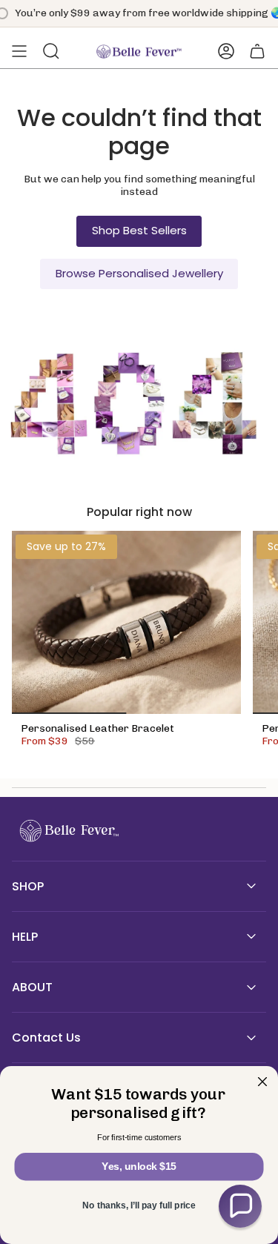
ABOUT (32, 987)
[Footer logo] (67, 830)
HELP (25, 936)
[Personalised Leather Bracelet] (126, 622)
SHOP (28, 886)
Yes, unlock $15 (139, 1166)
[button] (240, 1206)
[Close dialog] (263, 1082)
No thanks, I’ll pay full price (138, 1206)
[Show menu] (19, 51)
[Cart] (257, 51)
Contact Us (46, 1037)
